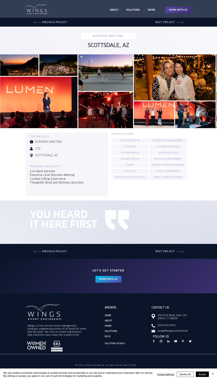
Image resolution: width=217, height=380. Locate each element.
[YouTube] (175, 341)
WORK (108, 326)
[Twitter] (190, 341)
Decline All (185, 374)
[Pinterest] (183, 341)
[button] (178, 10)
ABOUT (108, 321)
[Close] (213, 374)
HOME (108, 315)
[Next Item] (211, 91)
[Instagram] (161, 341)
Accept (202, 374)
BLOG (108, 336)
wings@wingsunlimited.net (173, 331)
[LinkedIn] (168, 341)
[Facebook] (153, 341)
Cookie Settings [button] (165, 374)
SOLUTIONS (111, 331)
